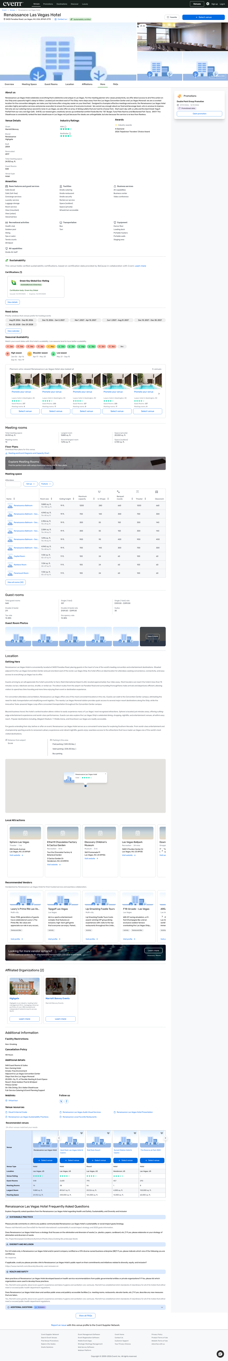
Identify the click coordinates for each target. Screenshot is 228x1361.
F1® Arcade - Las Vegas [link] (136, 908)
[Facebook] (66, 1101)
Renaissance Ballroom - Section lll (26, 531)
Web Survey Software (86, 1347)
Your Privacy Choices (123, 1344)
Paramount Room (21, 573)
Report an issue (58, 1325)
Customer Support (122, 1341)
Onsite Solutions (47, 1347)
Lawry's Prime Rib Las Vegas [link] (25, 908)
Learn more (140, 266)
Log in (222, 4)
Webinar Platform (84, 1350)
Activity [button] (51, 930)
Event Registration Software (88, 1338)
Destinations (62, 4)
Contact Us (119, 1338)
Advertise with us (158, 1344)
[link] (25, 899)
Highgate (14, 998)
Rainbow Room (20, 565)
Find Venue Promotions (49, 1341)
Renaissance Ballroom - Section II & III (26, 548)
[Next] (162, 850)
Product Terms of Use (160, 1338)
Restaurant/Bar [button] (16, 930)
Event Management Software (89, 1334)
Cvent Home (119, 1334)
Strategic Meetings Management (90, 1344)
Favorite (173, 17)
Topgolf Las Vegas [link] (58, 908)
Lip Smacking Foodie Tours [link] (100, 908)
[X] (61, 1101)
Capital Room (19, 556)
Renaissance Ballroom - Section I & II (26, 539)
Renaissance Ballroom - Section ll (26, 522)
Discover (74, 4)
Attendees (9, 480)
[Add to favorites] (81, 1133)
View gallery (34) (218, 76)
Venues (36, 4)
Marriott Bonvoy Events (58, 998)
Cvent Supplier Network (50, 1334)
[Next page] (159, 393)
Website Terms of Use (160, 1341)
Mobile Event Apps (85, 1341)
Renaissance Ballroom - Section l (26, 514)
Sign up (215, 4)
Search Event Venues (49, 1338)
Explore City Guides (48, 1344)
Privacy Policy (157, 1334)
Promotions (48, 4)
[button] (68, 51)
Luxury (85, 4)
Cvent (4, 10)
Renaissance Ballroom (23, 505)
